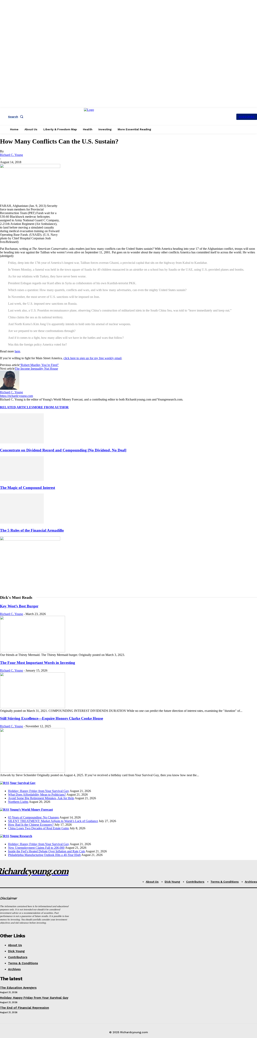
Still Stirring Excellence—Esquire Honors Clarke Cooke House (51, 718)
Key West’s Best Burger (19, 606)
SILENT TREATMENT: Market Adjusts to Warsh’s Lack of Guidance (53, 821)
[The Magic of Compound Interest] (22, 480)
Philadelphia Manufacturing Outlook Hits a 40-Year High (44, 855)
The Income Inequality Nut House (36, 368)
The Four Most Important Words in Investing (37, 663)
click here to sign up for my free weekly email (92, 358)
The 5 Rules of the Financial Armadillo (32, 530)
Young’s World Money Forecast (31, 809)
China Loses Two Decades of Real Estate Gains (38, 828)
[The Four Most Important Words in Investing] (32, 707)
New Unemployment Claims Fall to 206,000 (36, 847)
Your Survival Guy (23, 783)
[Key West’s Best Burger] (32, 651)
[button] (16, 116)
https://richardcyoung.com (16, 396)
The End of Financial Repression (24, 1008)
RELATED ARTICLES (16, 407)
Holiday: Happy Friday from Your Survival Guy (38, 791)
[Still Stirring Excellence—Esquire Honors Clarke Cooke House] (32, 771)
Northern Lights (18, 801)
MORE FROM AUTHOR (51, 407)
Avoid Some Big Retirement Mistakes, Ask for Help (41, 798)
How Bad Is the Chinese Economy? (31, 824)
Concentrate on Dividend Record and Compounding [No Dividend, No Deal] (63, 450)
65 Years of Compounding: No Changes (33, 817)
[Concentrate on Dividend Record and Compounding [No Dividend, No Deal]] (22, 442)
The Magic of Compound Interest (27, 488)
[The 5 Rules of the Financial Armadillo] (22, 522)
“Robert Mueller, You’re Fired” (39, 365)
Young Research (21, 836)
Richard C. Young (11, 155)
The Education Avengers (18, 987)
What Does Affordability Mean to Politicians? (37, 794)
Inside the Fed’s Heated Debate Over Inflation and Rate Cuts (46, 851)
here (17, 351)
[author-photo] (9, 388)
